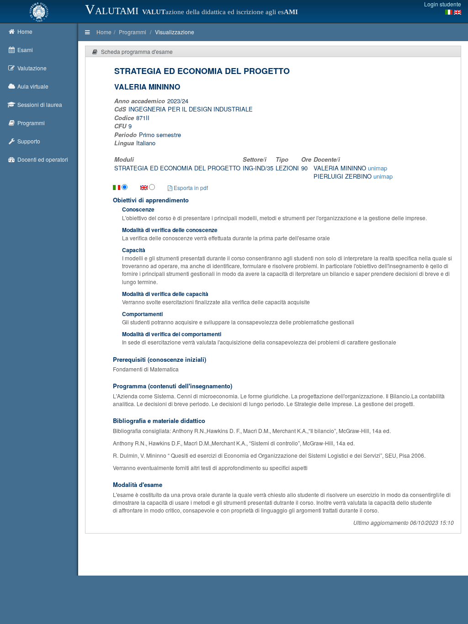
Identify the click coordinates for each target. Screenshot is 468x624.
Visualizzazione (174, 32)
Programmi (132, 32)
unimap (377, 168)
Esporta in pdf (190, 187)
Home (104, 32)
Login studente (442, 4)
